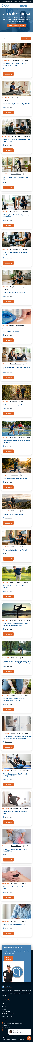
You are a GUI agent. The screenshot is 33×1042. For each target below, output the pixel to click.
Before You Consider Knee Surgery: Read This (14, 924)
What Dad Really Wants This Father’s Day (13, 514)
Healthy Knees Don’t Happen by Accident (13, 405)
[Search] (26, 38)
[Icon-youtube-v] (26, 6)
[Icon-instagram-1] (23, 6)
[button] (8, 74)
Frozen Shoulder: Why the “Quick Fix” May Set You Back (16, 104)
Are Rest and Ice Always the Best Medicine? (14, 293)
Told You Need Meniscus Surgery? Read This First (15, 550)
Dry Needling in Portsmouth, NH (11, 331)
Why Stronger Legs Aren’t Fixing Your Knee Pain (15, 478)
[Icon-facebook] (21, 6)
